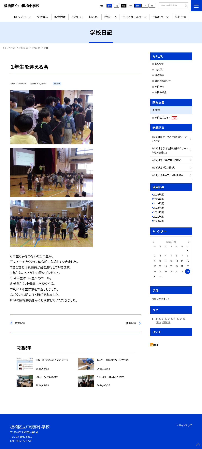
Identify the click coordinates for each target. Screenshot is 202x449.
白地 (116, 5)
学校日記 (76, 17)
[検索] (184, 5)
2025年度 (158, 199)
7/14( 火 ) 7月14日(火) (163, 167)
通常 (109, 5)
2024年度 (158, 203)
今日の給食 (160, 92)
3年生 (170, 318)
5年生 (182, 318)
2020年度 (158, 221)
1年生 (158, 318)
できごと (159, 69)
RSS (156, 344)
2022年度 (158, 212)
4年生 (176, 318)
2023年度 (158, 208)
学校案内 (42, 17)
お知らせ (159, 63)
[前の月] (152, 241)
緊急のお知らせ (163, 81)
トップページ (23, 17)
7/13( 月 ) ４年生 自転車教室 (167, 175)
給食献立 (159, 75)
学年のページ (160, 17)
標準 (137, 5)
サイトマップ (185, 425)
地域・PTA (111, 17)
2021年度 (158, 216)
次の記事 (131, 323)
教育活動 (59, 17)
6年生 (158, 322)
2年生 (164, 318)
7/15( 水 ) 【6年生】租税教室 (166, 160)
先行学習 (180, 17)
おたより (93, 17)
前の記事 (20, 323)
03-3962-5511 (24, 436)
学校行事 (159, 86)
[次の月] (189, 241)
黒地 (123, 5)
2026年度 (158, 194)
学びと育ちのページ (134, 17)
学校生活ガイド (165, 117)
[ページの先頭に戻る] (198, 445)
